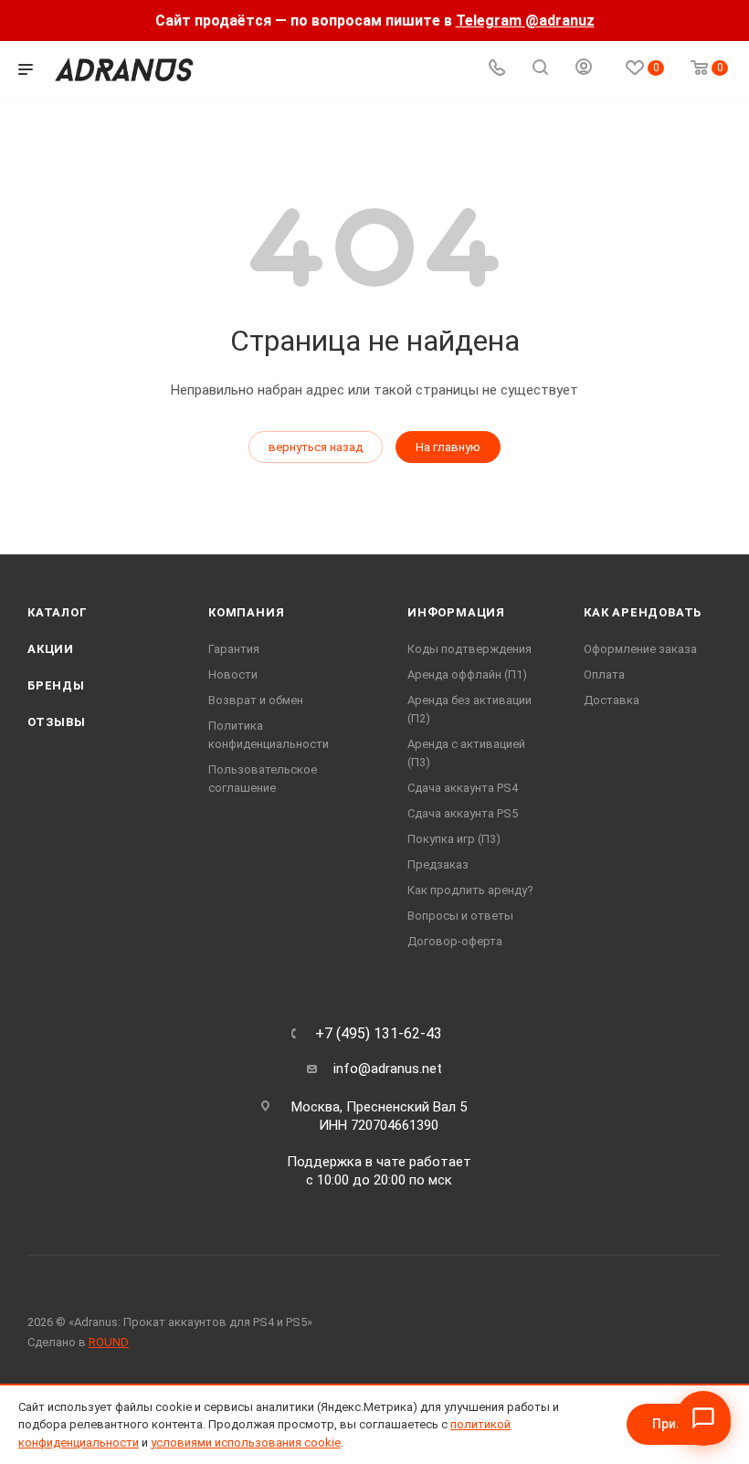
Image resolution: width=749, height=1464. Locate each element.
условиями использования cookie (246, 1442)
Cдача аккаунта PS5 (462, 813)
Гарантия (233, 649)
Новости (233, 674)
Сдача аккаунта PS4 (462, 788)
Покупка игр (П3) (454, 839)
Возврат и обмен (255, 700)
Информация (456, 612)
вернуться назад (316, 447)
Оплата (604, 674)
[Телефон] (497, 70)
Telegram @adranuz (525, 20)
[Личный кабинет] (583, 69)
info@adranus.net (387, 1068)
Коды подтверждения (469, 649)
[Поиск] (540, 70)
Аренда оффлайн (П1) (467, 674)
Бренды (56, 685)
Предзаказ (438, 864)
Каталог (57, 612)
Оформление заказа (640, 649)
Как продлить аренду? (470, 890)
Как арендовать (643, 612)
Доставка (611, 700)
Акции (50, 649)
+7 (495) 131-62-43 (378, 1034)
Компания (246, 612)
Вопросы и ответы (460, 915)
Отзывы (56, 722)
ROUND (109, 1342)
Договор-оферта (454, 941)
